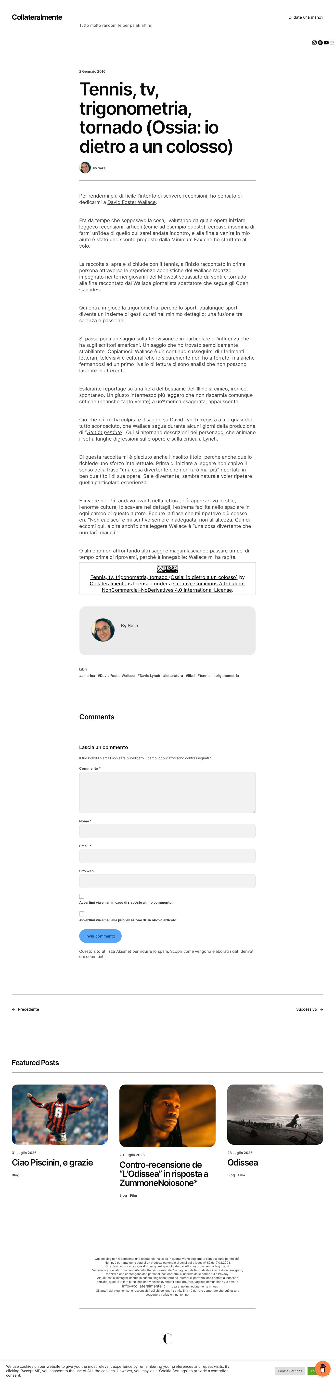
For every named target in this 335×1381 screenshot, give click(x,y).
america (88, 675)
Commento (90, 768)
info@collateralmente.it (143, 1286)
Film (133, 1195)
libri (191, 675)
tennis (205, 675)
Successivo (306, 1009)
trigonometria (227, 675)
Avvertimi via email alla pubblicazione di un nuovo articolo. (128, 920)
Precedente (28, 1009)
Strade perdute (104, 432)
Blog (15, 1175)
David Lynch (184, 420)
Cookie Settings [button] (290, 1371)
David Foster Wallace (131, 202)
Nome (85, 821)
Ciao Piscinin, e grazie (52, 1162)
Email (85, 846)
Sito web (86, 871)
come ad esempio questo (174, 227)
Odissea (242, 1162)
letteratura (174, 675)
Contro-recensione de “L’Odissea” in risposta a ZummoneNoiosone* (163, 1173)
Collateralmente (37, 17)
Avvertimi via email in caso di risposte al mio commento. (126, 902)
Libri (83, 669)
